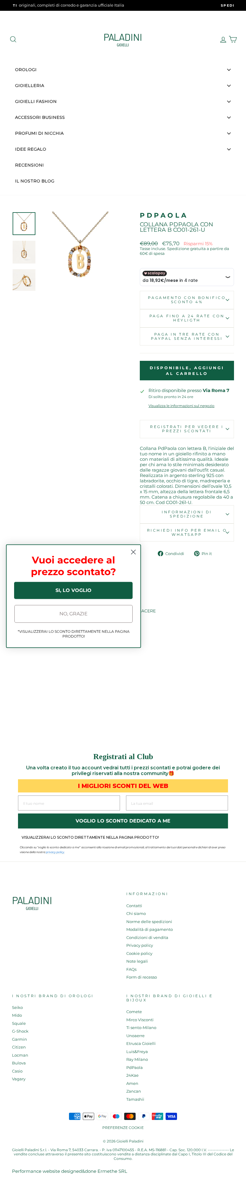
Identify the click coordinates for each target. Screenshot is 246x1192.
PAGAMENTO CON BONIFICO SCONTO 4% (187, 299)
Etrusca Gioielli (141, 1043)
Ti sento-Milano (141, 1027)
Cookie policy (139, 953)
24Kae (132, 1075)
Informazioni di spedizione (187, 514)
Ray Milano (137, 1059)
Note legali (137, 961)
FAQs (131, 969)
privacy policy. (55, 852)
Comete (134, 1011)
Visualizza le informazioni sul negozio (181, 406)
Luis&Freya (137, 1051)
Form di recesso (141, 977)
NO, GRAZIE (73, 614)
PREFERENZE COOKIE (123, 1127)
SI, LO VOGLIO (74, 590)
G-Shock (20, 1031)
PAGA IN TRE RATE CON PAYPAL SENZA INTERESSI (187, 336)
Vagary (19, 1079)
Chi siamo (136, 913)
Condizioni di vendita (147, 937)
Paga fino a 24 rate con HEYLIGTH (187, 318)
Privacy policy (139, 945)
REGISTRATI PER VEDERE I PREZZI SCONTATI (187, 428)
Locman (20, 1055)
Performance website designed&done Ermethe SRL (69, 1171)
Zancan (133, 1091)
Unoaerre (135, 1036)
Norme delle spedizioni (149, 921)
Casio (17, 1071)
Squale (19, 1023)
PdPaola (164, 215)
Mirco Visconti (140, 1020)
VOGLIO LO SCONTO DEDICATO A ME (123, 821)
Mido (17, 1015)
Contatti (134, 906)
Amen (132, 1083)
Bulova (19, 1063)
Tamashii (135, 1099)
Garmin (19, 1039)
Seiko (17, 1007)
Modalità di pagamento (149, 929)
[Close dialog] (133, 552)
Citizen (19, 1047)
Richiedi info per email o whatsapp (187, 532)
